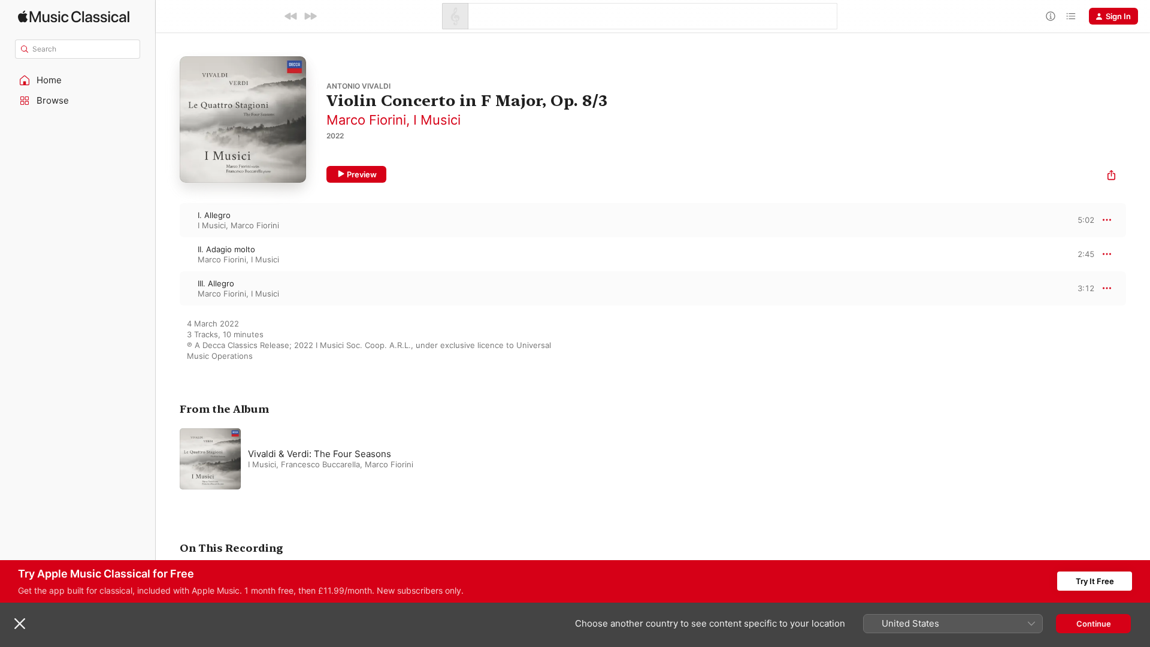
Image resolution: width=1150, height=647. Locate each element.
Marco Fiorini (366, 120)
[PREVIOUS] (291, 16)
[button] (78, 80)
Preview (362, 174)
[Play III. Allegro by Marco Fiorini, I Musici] (167, 288)
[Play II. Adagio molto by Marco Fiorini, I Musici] (167, 254)
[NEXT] (310, 16)
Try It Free (1095, 581)
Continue (1093, 623)
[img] (73, 16)
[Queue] (1071, 16)
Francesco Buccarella (320, 464)
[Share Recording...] (1111, 176)
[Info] (1050, 16)
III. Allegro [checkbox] (216, 283)
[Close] (19, 623)
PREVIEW (1081, 219)
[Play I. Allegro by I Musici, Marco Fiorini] (167, 220)
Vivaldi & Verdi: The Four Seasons (319, 453)
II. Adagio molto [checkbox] (226, 249)
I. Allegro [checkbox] (214, 215)
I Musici (437, 120)
